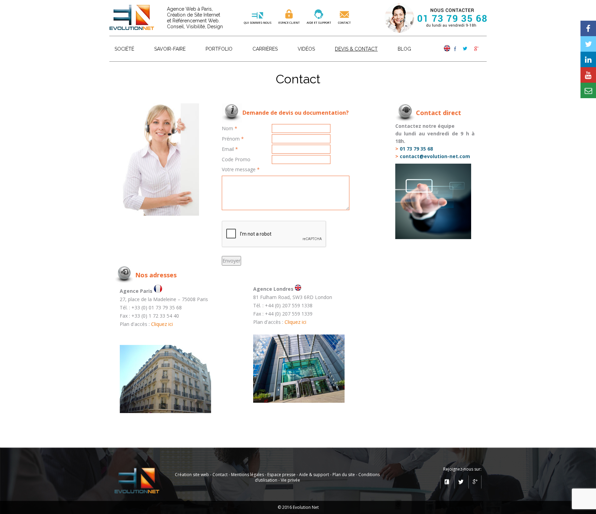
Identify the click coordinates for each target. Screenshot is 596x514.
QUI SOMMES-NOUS (257, 22)
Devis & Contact (356, 49)
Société (124, 49)
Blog (404, 49)
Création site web (192, 474)
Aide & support (314, 474)
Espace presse (281, 474)
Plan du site (343, 474)
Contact (344, 22)
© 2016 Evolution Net (298, 507)
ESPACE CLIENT (289, 22)
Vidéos (306, 49)
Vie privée (290, 480)
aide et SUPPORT (319, 22)
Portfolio (219, 49)
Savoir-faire (170, 49)
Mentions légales (247, 474)
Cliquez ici (162, 324)
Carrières (265, 49)
